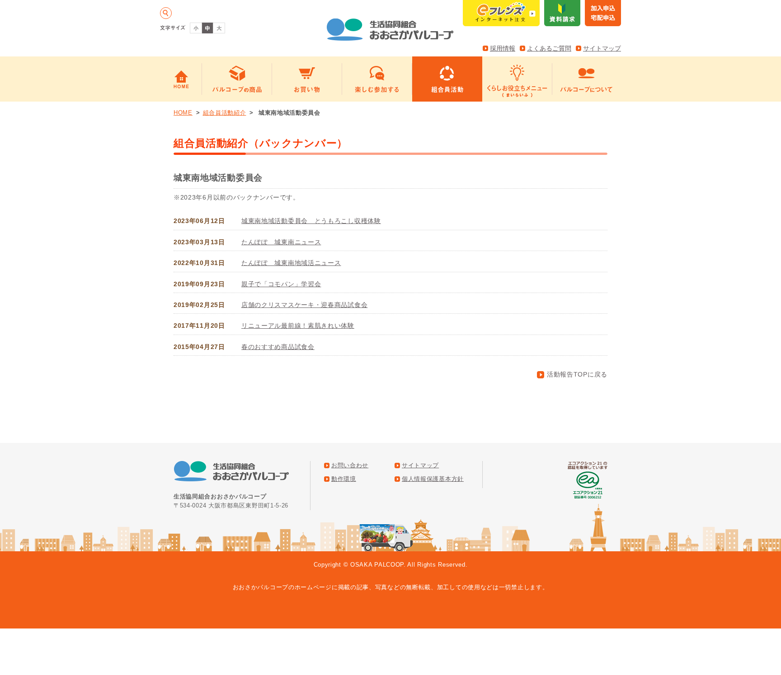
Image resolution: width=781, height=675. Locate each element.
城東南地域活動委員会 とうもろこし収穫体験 (311, 220)
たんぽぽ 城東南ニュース (281, 242)
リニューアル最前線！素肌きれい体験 (297, 325)
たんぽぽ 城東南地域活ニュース (291, 262)
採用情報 (502, 48)
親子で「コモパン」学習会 (281, 284)
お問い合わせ (349, 465)
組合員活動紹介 (224, 112)
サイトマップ (602, 48)
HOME (183, 112)
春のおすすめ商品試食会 (278, 346)
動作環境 (343, 479)
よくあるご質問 (549, 48)
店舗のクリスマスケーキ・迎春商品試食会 (304, 304)
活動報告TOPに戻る (577, 374)
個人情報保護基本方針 (433, 479)
